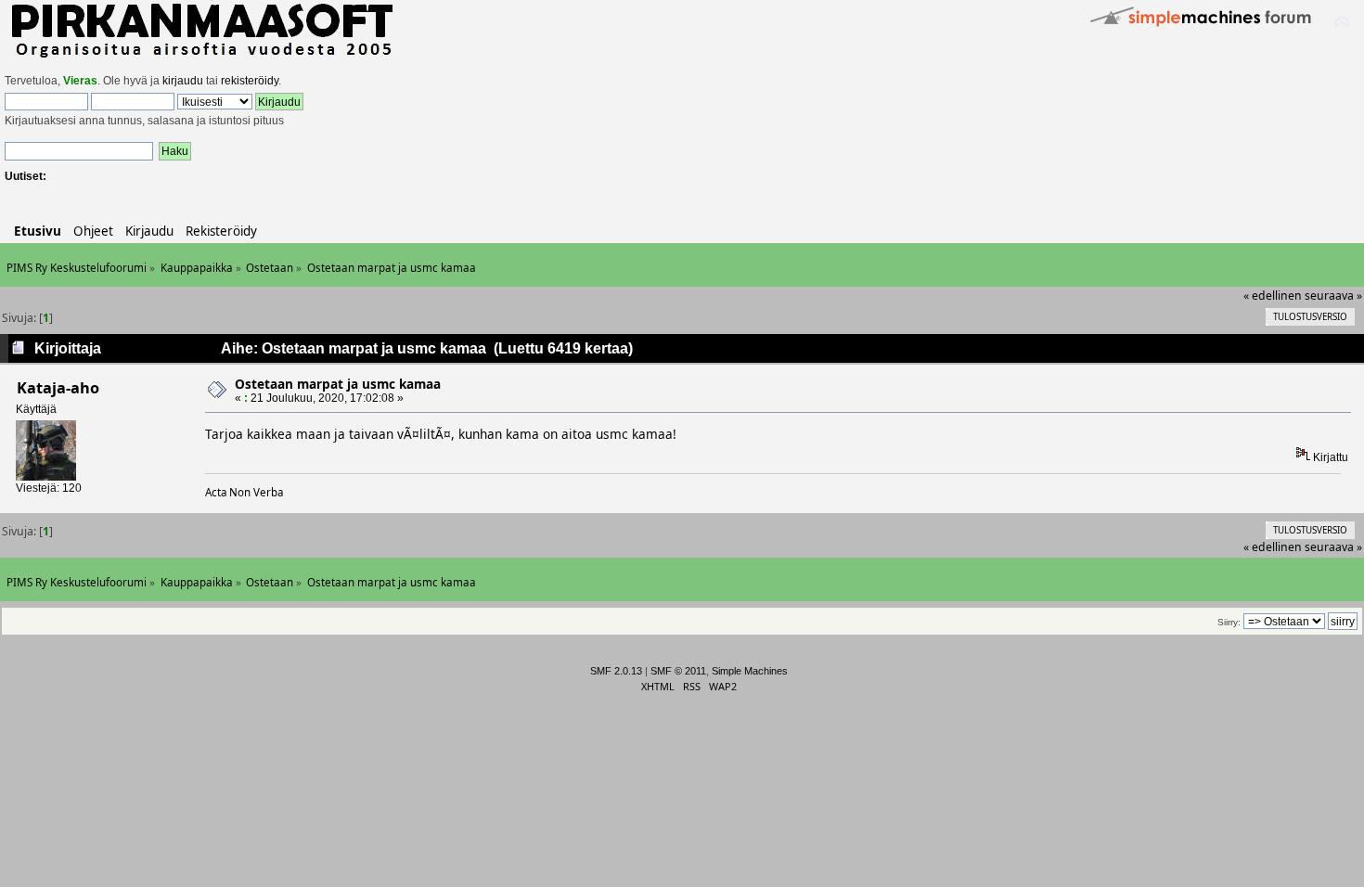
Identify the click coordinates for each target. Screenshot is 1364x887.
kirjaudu (182, 80)
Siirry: (1229, 622)
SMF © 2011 (678, 670)
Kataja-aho (58, 388)
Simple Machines (750, 670)
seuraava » (1333, 295)
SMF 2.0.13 (616, 670)
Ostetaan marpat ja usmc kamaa (338, 383)
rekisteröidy (249, 80)
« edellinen (1272, 295)
